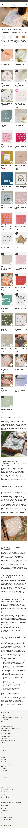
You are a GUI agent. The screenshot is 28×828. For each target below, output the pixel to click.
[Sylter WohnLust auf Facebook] (4, 797)
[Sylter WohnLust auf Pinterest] (6, 797)
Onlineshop (4, 738)
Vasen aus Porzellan (12, 670)
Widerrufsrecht (5, 730)
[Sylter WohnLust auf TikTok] (9, 797)
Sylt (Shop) (4, 743)
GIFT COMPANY (5, 775)
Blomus (3, 753)
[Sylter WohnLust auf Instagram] (1, 797)
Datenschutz (4, 810)
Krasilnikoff (4, 768)
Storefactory (4, 757)
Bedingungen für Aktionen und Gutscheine (12, 717)
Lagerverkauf (4, 745)
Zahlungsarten (5, 722)
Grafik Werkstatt (5, 773)
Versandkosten (5, 719)
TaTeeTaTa (4, 779)
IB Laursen (4, 766)
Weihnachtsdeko (12, 687)
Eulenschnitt (4, 755)
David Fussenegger (6, 764)
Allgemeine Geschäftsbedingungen (10, 728)
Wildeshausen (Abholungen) (8, 740)
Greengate (4, 770)
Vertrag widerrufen (6, 819)
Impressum (4, 808)
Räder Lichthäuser (11, 661)
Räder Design (4, 750)
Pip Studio (3, 759)
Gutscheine (4, 724)
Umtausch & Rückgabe (7, 726)
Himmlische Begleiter (8, 678)
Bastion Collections (6, 762)
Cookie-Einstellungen (6, 817)
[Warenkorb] (26, 5)
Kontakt (3, 715)
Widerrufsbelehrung (6, 815)
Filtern (5, 45)
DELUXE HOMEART (6, 777)
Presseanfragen (5, 736)
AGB (2, 813)
